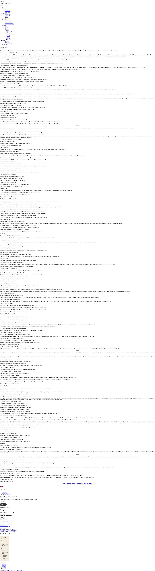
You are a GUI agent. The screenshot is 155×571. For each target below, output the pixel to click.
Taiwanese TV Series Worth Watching (7, 531)
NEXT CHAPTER (87, 484)
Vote (5, 555)
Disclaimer (7, 41)
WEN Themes (19, 570)
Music (6, 28)
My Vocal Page (5, 44)
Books (6, 26)
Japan (8, 37)
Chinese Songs (8, 20)
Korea (8, 38)
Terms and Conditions (9, 43)
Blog (3, 7)
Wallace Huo (7, 11)
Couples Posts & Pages (4, 521)
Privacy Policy (7, 42)
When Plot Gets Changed (5, 526)
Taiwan (8, 36)
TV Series (7, 30)
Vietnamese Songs (8, 21)
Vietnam (8, 39)
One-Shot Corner (8, 14)
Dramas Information (9, 23)
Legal (3, 40)
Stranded (6, 17)
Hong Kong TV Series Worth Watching (7, 529)
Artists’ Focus (5, 8)
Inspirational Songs (3, 525)
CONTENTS (79, 484)
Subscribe (3, 504)
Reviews (4, 25)
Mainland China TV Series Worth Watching (8, 530)
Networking (2, 518)
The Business (7, 18)
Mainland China (10, 33)
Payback (6, 16)
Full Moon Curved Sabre (9, 24)
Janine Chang (7, 10)
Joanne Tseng (7, 12)
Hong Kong (9, 32)
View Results (5, 558)
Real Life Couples (3, 519)
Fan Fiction (4, 13)
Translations (4, 19)
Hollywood (9, 31)
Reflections (2, 1)
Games (6, 27)
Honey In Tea (7, 15)
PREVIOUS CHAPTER (69, 484)
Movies (6, 29)
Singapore (9, 35)
